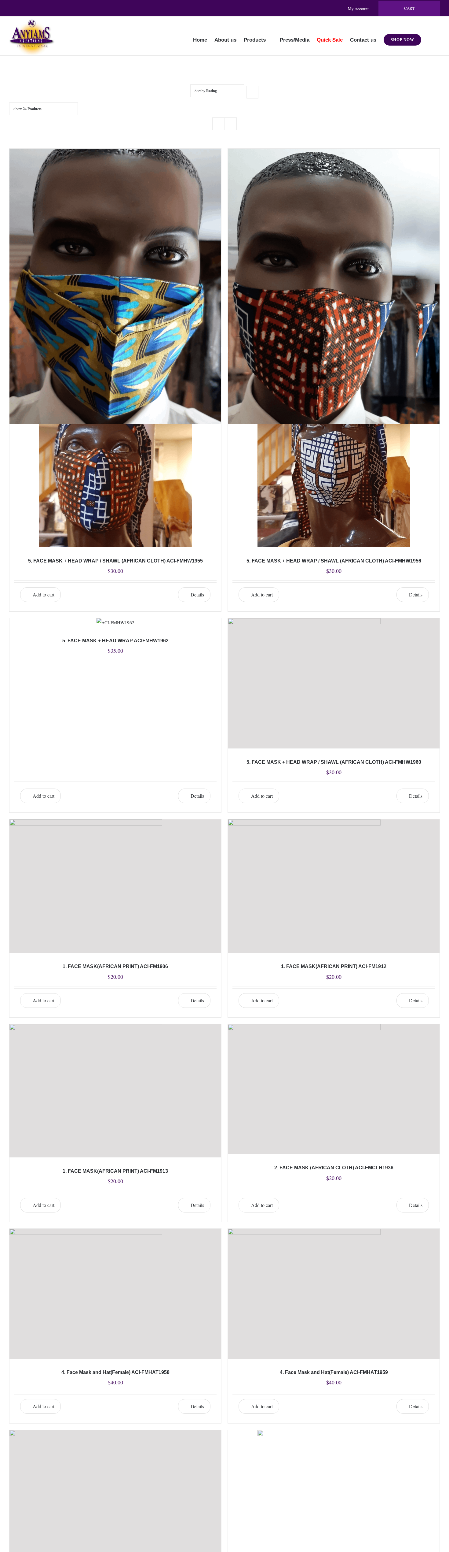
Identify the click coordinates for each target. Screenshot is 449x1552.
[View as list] (230, 124)
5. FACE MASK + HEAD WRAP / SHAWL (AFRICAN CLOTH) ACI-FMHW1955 (115, 560)
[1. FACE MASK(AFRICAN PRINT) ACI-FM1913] (115, 1090)
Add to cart (43, 594)
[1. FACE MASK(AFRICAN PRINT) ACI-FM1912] (334, 886)
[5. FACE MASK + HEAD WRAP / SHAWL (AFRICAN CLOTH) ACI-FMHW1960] (334, 683)
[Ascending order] (252, 92)
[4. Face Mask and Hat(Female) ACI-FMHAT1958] (115, 1294)
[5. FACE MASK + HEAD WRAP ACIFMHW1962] (115, 622)
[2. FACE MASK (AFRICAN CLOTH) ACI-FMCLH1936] (334, 1089)
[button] (431, 36)
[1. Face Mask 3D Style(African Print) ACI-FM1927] (115, 215)
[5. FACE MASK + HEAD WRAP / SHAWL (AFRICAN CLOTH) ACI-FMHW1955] (115, 450)
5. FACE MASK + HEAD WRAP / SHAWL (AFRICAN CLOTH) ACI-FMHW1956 (333, 560)
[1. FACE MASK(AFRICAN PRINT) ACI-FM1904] (334, 215)
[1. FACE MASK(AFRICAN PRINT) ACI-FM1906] (115, 886)
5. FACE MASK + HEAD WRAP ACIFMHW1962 (115, 640)
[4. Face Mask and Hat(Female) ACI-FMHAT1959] (334, 1294)
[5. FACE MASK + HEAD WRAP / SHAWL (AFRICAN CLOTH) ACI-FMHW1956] (334, 450)
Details (197, 594)
